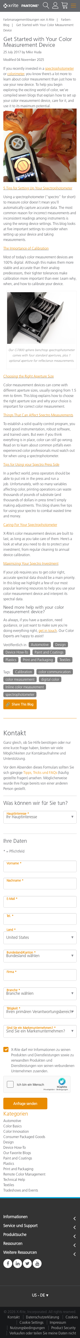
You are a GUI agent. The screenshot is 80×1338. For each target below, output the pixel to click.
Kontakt (14, 1317)
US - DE (38, 1295)
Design (60, 644)
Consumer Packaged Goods (24, 1137)
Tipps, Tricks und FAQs (40, 772)
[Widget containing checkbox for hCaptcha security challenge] (36, 1084)
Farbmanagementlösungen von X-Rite (28, 20)
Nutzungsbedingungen (27, 1328)
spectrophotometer (20, 694)
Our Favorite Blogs (17, 1153)
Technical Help (14, 1179)
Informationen (15, 1217)
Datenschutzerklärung (42, 1317)
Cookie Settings (31, 1322)
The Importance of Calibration (26, 248)
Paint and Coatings (49, 652)
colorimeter (15, 74)
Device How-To (17, 652)
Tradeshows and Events (20, 1190)
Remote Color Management (24, 1174)
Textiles (65, 660)
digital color (50, 679)
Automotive (40, 644)
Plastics (11, 660)
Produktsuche (14, 1235)
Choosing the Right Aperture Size (28, 376)
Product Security (63, 1328)
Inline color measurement (25, 687)
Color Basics (12, 1126)
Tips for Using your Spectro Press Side (31, 464)
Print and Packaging (38, 660)
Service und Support (20, 1226)
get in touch (48, 630)
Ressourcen (12, 1243)
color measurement (20, 679)
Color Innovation (16, 1131)
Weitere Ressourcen (20, 1252)
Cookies (72, 1317)
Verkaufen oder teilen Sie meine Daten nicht (43, 1333)
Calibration (23, 672)
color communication (55, 672)
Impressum (58, 1322)
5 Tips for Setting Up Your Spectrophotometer (37, 188)
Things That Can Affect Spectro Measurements (38, 415)
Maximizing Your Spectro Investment (30, 563)
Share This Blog (19, 704)
